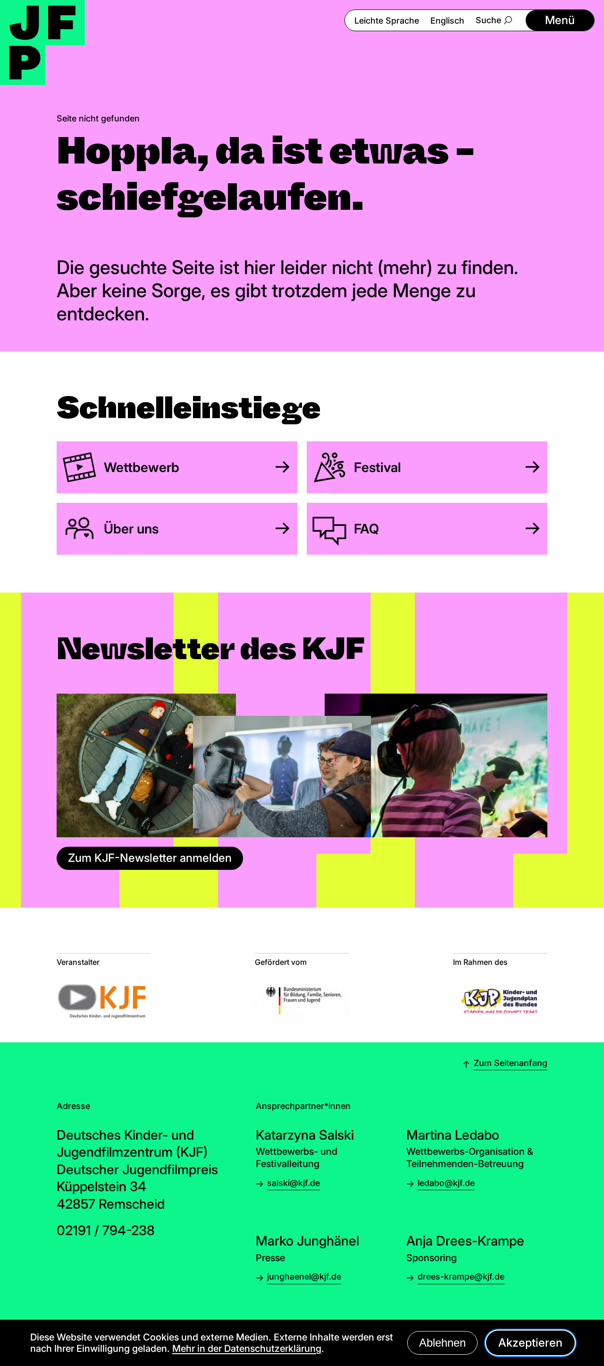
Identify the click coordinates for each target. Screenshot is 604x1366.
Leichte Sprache (386, 21)
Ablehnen (442, 1342)
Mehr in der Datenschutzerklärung (246, 1348)
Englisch (447, 21)
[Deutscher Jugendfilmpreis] (42, 42)
